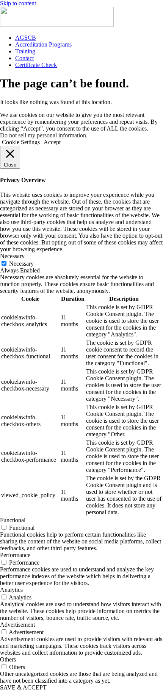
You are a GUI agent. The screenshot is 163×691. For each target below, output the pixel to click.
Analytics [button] (11, 590)
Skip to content (18, 3)
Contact (24, 58)
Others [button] (8, 659)
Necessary (21, 263)
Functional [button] (12, 520)
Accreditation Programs (43, 44)
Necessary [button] (12, 256)
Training (25, 51)
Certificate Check (36, 65)
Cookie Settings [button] (21, 142)
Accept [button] (52, 142)
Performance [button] (15, 555)
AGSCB (25, 37)
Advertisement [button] (17, 624)
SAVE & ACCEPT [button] (23, 687)
